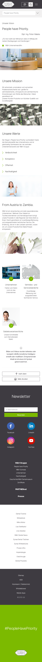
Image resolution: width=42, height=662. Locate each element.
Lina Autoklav (21, 531)
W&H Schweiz (21, 470)
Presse (21, 496)
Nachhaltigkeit (21, 476)
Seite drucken (23, 379)
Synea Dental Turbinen (21, 539)
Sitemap (21, 575)
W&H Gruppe (21, 463)
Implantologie (21, 552)
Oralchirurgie (21, 557)
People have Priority (21, 466)
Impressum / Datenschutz (21, 584)
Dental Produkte (20, 561)
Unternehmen (21, 473)
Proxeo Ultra (21, 548)
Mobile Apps (21, 593)
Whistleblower (21, 589)
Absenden (21, 415)
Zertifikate (21, 482)
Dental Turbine (21, 514)
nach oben (22, 374)
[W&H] (8, 4)
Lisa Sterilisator (21, 527)
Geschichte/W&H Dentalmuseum (21, 479)
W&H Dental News (21, 535)
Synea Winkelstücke (21, 544)
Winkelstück (21, 518)
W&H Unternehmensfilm (13, 45)
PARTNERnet (21, 489)
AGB (21, 580)
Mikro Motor (21, 522)
